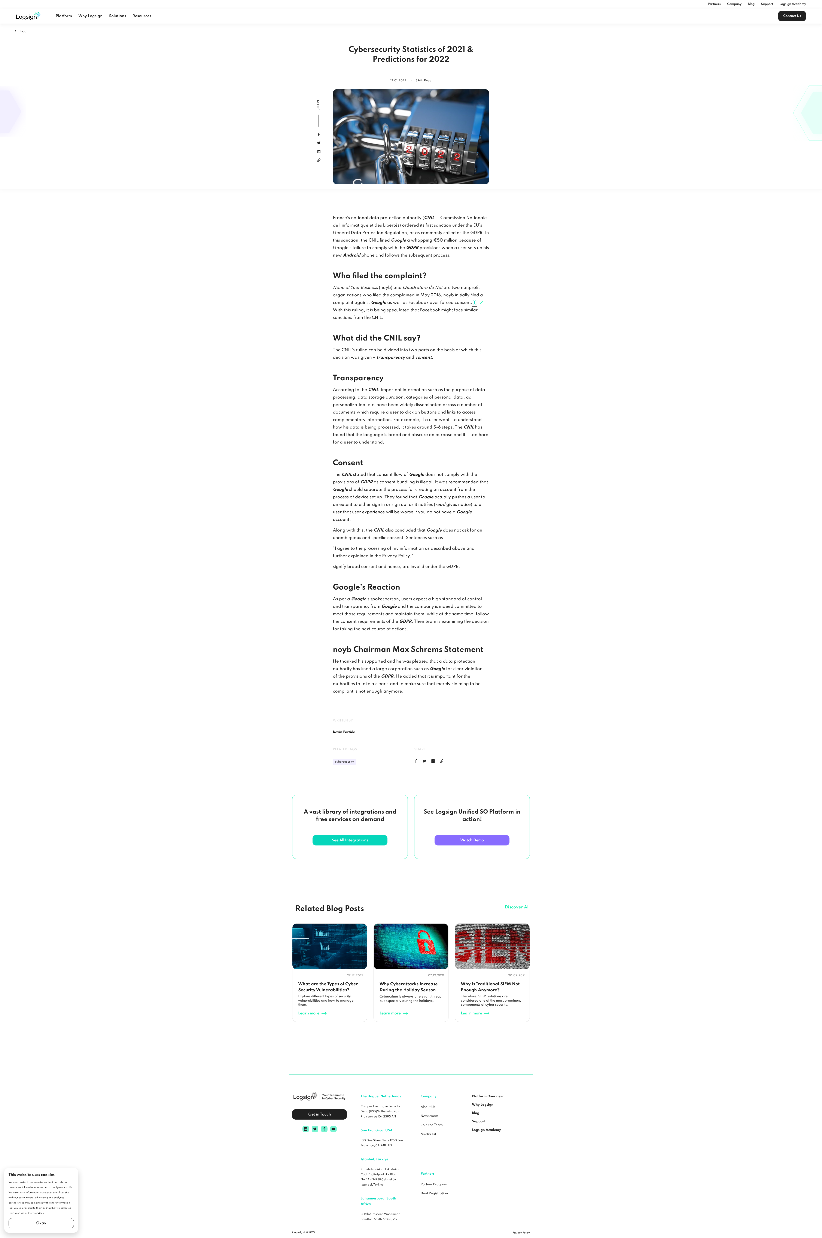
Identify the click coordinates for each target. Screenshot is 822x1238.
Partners (714, 4)
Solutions (117, 16)
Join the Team (432, 1125)
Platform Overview (487, 1096)
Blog (751, 4)
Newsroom (429, 1116)
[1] (474, 303)
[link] (318, 160)
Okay (41, 1223)
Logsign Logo (28, 16)
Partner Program (434, 1184)
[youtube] (333, 1129)
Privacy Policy (521, 1233)
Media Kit (428, 1134)
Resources (142, 16)
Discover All (517, 907)
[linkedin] (318, 151)
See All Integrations (350, 840)
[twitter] (318, 143)
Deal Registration (434, 1193)
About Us (428, 1107)
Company (734, 4)
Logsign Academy (792, 4)
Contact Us (792, 16)
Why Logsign (90, 16)
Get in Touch (319, 1114)
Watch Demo (472, 840)
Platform (64, 16)
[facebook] (318, 134)
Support (767, 4)
